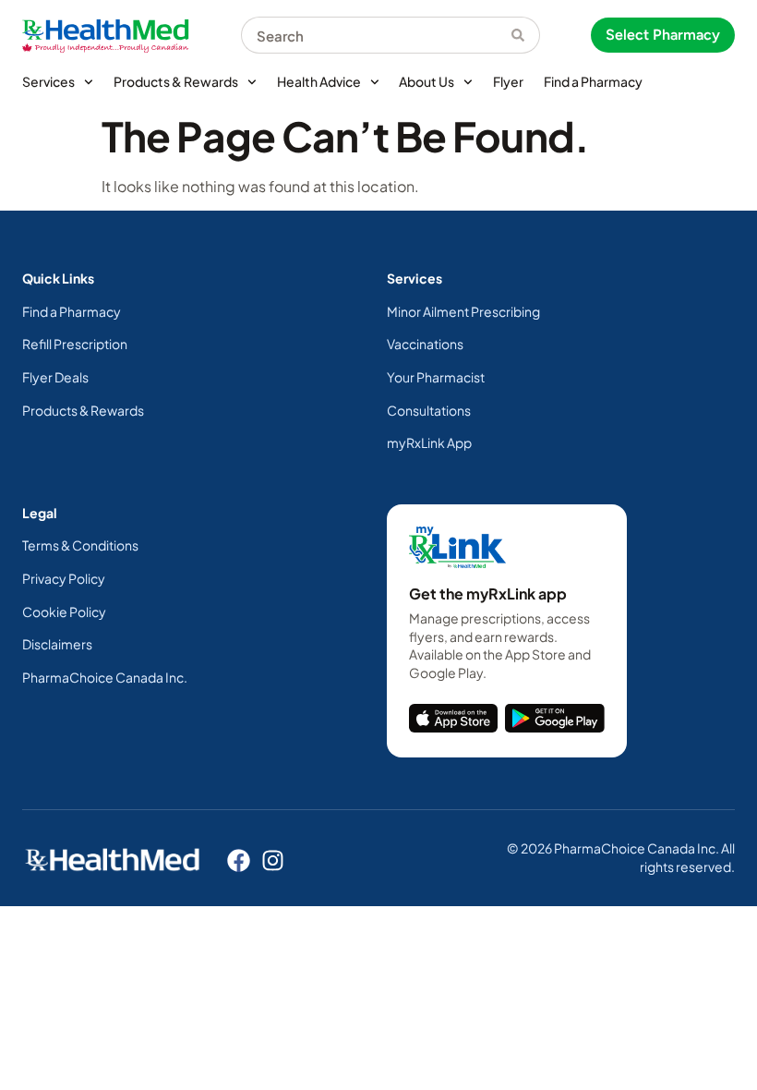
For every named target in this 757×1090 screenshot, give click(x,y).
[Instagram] (272, 860)
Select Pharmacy (663, 34)
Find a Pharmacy (593, 81)
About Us (426, 81)
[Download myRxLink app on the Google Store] (555, 717)
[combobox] (376, 35)
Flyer (508, 81)
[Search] (525, 35)
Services (48, 81)
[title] (453, 717)
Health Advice (319, 81)
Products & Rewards (176, 81)
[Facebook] (238, 860)
